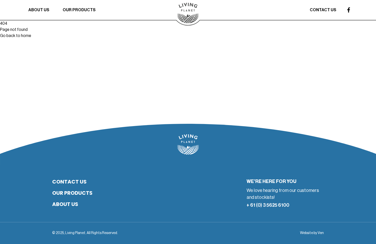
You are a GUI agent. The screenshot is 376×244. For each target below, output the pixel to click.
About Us (38, 10)
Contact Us (323, 10)
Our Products (79, 10)
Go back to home (15, 36)
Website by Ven (312, 233)
